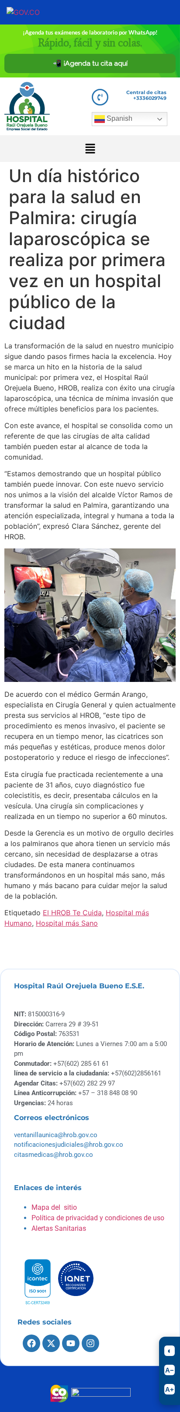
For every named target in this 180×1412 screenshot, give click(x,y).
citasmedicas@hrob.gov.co (53, 1155)
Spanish (118, 118)
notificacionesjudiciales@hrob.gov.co (68, 1145)
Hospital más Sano (67, 923)
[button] (90, 149)
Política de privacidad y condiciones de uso (97, 1218)
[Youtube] (71, 1343)
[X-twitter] (51, 1343)
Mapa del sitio (54, 1207)
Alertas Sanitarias (58, 1228)
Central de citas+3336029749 (146, 95)
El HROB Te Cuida (72, 912)
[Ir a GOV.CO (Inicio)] (36, 12)
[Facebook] (31, 1343)
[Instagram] (90, 1343)
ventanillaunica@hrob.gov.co (55, 1135)
